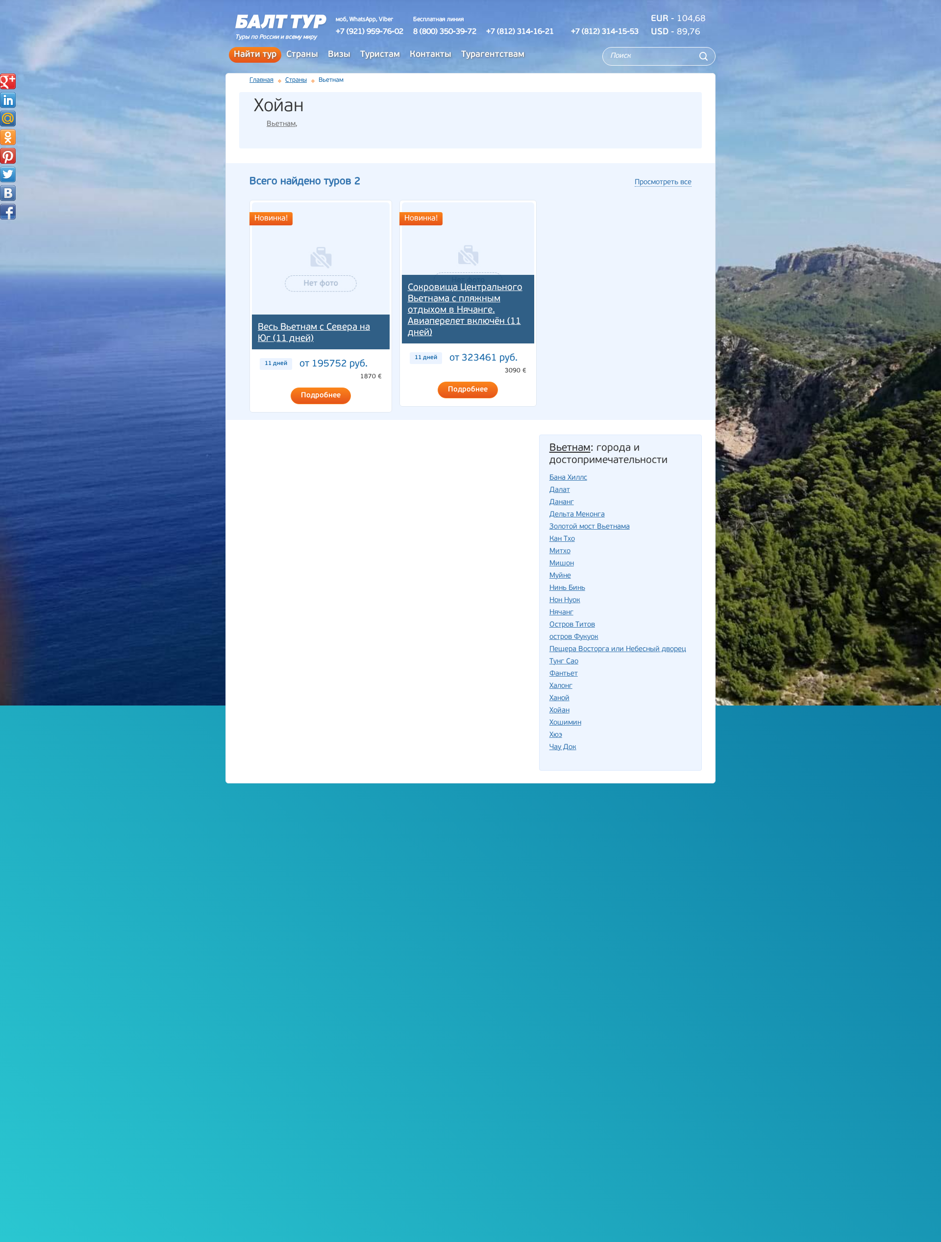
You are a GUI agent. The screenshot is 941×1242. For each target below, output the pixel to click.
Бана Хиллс (568, 478)
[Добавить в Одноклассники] (8, 137)
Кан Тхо (562, 539)
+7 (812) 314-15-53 (605, 32)
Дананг (561, 502)
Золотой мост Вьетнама (589, 527)
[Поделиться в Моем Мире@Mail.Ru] (8, 118)
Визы (339, 54)
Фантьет (563, 674)
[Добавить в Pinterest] (8, 156)
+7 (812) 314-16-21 (520, 32)
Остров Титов (572, 625)
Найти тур (255, 54)
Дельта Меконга (577, 514)
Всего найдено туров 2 (304, 181)
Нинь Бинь (567, 588)
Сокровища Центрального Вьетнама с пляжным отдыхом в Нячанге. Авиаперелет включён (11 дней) (465, 310)
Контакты (430, 54)
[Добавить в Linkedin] (8, 100)
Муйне (560, 576)
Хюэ (555, 735)
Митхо (559, 551)
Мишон (561, 563)
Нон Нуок (564, 600)
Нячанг (561, 612)
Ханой (559, 698)
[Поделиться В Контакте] (8, 193)
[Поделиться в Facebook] (8, 211)
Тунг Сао (563, 661)
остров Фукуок (573, 637)
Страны (302, 54)
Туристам (380, 54)
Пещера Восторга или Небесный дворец (617, 649)
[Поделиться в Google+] (8, 81)
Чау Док (562, 747)
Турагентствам (492, 54)
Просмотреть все (663, 182)
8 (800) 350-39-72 (444, 32)
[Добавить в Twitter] (8, 174)
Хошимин (565, 723)
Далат (559, 490)
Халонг (560, 686)
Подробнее (321, 395)
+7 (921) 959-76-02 (369, 32)
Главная (261, 80)
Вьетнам (281, 124)
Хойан (559, 710)
